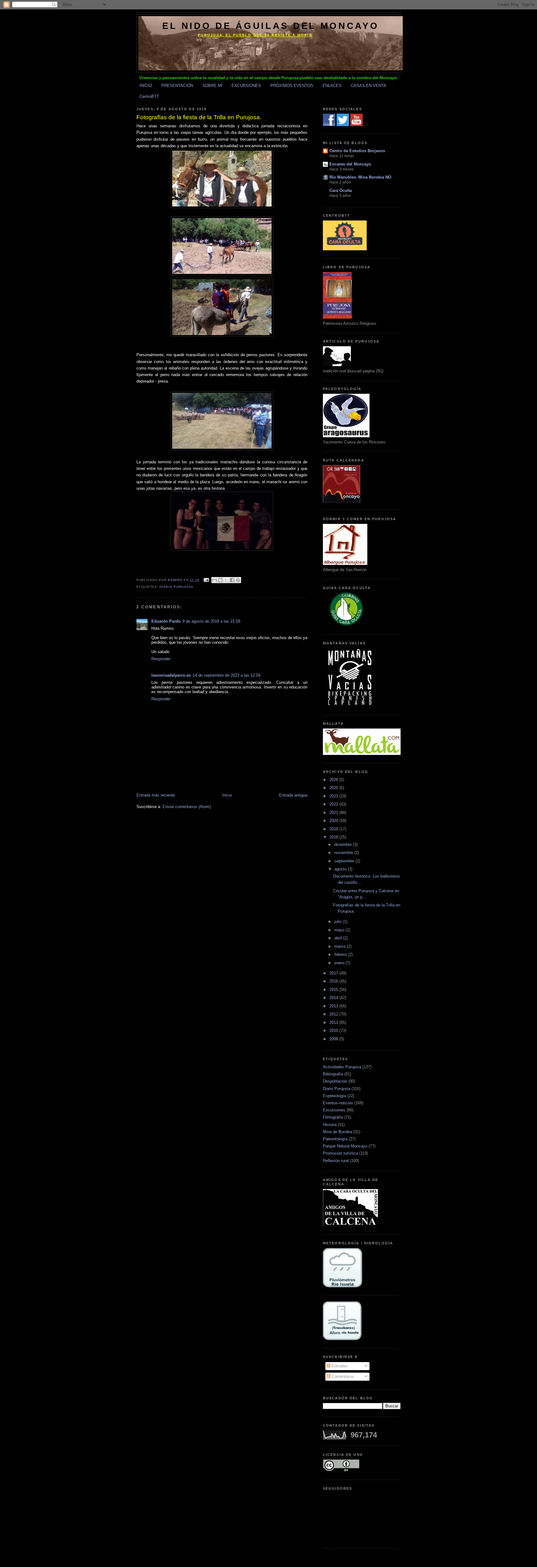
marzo (340, 946)
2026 (334, 779)
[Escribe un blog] (220, 580)
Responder (161, 658)
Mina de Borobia (337, 1131)
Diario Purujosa (176, 586)
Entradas (339, 1366)
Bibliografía (333, 1074)
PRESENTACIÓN (177, 85)
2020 (334, 820)
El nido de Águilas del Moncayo (270, 26)
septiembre (345, 861)
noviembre (344, 852)
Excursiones (334, 1110)
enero (340, 963)
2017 (334, 973)
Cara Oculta (340, 190)
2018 (334, 837)
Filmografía (333, 1117)
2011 (334, 1022)
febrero (341, 954)
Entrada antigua (293, 795)
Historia (330, 1124)
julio (338, 921)
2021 (334, 812)
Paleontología (335, 1139)
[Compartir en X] (226, 580)
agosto (341, 869)
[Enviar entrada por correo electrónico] (206, 580)
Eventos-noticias (338, 1103)
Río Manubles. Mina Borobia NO (360, 177)
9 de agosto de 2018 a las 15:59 (211, 621)
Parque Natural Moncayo (345, 1146)
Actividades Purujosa (342, 1067)
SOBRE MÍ (212, 85)
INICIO (146, 85)
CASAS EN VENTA (368, 85)
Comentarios (342, 1376)
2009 (334, 1039)
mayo (340, 930)
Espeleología (334, 1095)
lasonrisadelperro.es (171, 675)
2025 (334, 787)
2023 (334, 796)
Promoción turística (340, 1153)
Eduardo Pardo (166, 621)
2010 (334, 1030)
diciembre (343, 844)
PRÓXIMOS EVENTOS (291, 85)
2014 (334, 997)
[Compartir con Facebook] (232, 580)
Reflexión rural (336, 1160)
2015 (334, 989)
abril (338, 938)
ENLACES (332, 85)
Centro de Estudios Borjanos (357, 150)
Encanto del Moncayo (350, 164)
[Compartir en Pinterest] (238, 580)
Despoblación (335, 1081)
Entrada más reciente (155, 795)
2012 (334, 1014)
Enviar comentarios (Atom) (187, 806)
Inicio (227, 795)
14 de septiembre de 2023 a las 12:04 (226, 675)
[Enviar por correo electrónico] (214, 580)
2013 (334, 1006)
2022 (334, 804)
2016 (334, 981)
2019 (334, 829)
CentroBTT (149, 96)
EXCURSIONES (246, 85)
